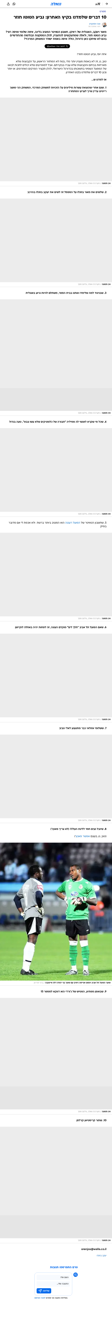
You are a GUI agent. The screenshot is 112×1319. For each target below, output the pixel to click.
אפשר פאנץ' (82, 836)
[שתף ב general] (8, 4)
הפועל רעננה (72, 523)
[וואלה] (56, 3)
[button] (98, 4)
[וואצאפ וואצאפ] (14, 3)
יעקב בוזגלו (101, 1256)
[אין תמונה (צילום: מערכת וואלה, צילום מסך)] (56, 142)
